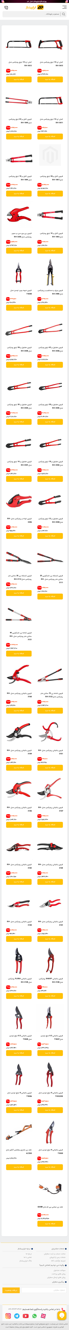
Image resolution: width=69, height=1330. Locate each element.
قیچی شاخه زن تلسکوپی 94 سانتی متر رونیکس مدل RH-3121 (21, 636)
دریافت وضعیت (11, 1290)
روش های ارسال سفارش (56, 1277)
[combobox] (34, 14)
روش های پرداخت (58, 1274)
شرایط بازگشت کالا (58, 1261)
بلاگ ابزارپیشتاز (25, 1261)
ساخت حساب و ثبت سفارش (54, 1254)
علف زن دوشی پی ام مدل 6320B (50, 1207)
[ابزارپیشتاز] (34, 7)
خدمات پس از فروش (57, 1257)
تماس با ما (28, 1257)
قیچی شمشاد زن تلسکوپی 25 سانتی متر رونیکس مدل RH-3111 (51, 579)
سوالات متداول (59, 1270)
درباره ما (29, 1254)
